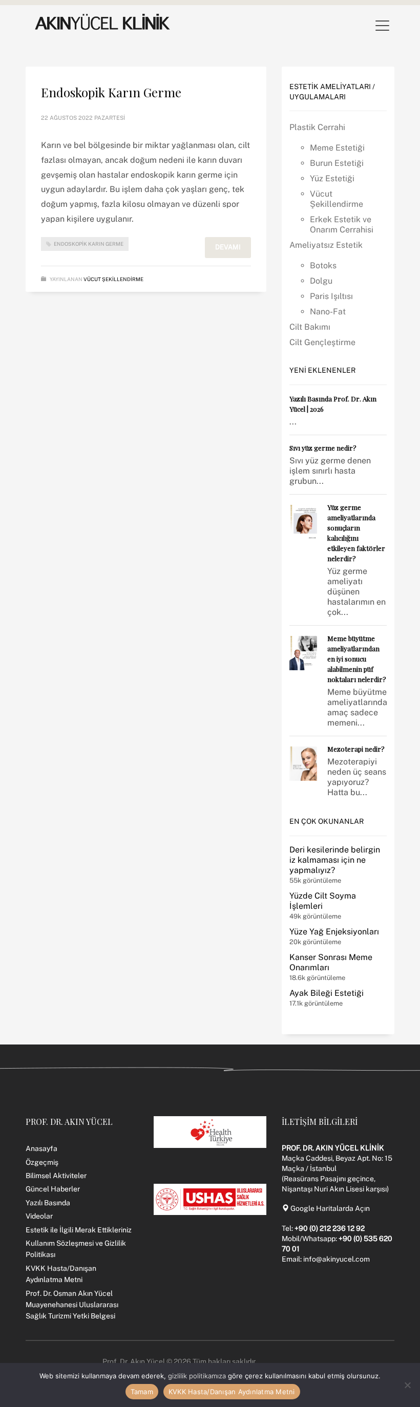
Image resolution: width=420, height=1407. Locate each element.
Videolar (39, 1216)
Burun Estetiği (337, 163)
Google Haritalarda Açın (329, 1208)
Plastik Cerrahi (317, 127)
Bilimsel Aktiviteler (56, 1175)
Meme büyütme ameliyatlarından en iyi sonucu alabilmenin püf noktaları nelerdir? (356, 659)
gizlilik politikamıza (197, 1376)
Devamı (228, 247)
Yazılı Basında (48, 1203)
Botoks (323, 265)
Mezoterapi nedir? (356, 748)
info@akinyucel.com (336, 1259)
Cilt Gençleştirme (322, 342)
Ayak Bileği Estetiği (326, 993)
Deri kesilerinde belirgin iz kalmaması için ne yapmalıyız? (334, 860)
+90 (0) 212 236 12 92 (330, 1228)
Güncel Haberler (53, 1189)
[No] (407, 1385)
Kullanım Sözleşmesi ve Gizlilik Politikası (76, 1249)
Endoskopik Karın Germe (111, 92)
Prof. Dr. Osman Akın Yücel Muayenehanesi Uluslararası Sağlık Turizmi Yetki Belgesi (72, 1304)
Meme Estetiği (337, 148)
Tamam (142, 1392)
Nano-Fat (328, 311)
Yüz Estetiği (332, 178)
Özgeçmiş (42, 1162)
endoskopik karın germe (88, 244)
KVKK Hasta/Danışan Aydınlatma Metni (61, 1274)
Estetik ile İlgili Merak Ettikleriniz (79, 1230)
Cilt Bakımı (309, 327)
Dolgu (321, 281)
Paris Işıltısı (331, 296)
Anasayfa (41, 1148)
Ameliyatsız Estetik (326, 245)
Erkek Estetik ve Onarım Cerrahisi (341, 224)
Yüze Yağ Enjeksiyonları (334, 931)
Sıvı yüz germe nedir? (322, 447)
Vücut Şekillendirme (113, 279)
